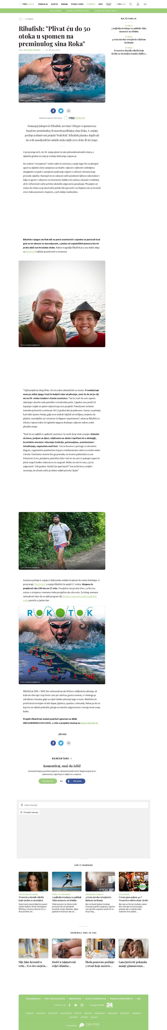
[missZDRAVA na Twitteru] (75, 1005)
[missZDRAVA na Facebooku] (69, 1005)
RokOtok (30, 251)
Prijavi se (48, 781)
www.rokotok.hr (89, 722)
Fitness (29, 19)
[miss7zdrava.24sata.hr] (26, 4)
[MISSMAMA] (120, 4)
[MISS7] (108, 4)
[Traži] (130, 4)
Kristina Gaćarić (32, 50)
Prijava (77, 781)
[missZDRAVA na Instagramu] (82, 1005)
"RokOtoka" (40, 584)
